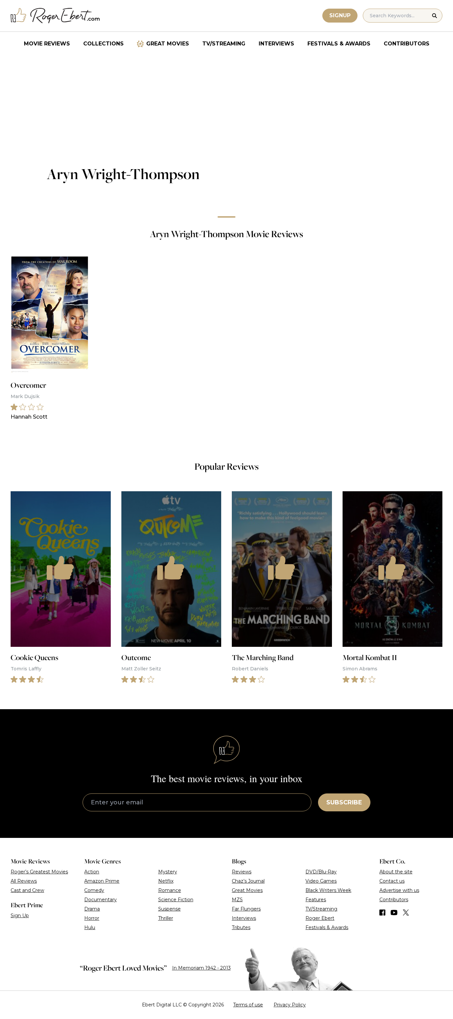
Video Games (321, 881)
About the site (396, 872)
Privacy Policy (290, 1005)
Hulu (89, 927)
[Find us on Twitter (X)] (406, 913)
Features (315, 900)
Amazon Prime (101, 881)
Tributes (241, 927)
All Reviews (24, 881)
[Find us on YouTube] (394, 912)
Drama (92, 909)
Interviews (276, 43)
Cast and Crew (27, 890)
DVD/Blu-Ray (321, 872)
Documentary (100, 900)
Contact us (392, 881)
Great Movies (167, 43)
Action (91, 872)
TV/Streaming (223, 43)
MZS (237, 900)
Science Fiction (175, 900)
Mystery (167, 872)
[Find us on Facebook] (382, 913)
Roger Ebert (319, 918)
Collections (103, 43)
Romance (169, 890)
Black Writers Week (328, 890)
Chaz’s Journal (248, 881)
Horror (91, 918)
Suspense (169, 909)
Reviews (241, 872)
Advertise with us (399, 890)
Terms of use (248, 1005)
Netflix (165, 881)
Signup (340, 15)
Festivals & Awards (338, 43)
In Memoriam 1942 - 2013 (201, 968)
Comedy (94, 890)
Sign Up (20, 915)
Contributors (406, 43)
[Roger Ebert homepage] (55, 16)
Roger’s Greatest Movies (39, 872)
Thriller (165, 918)
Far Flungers (246, 909)
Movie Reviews (47, 43)
